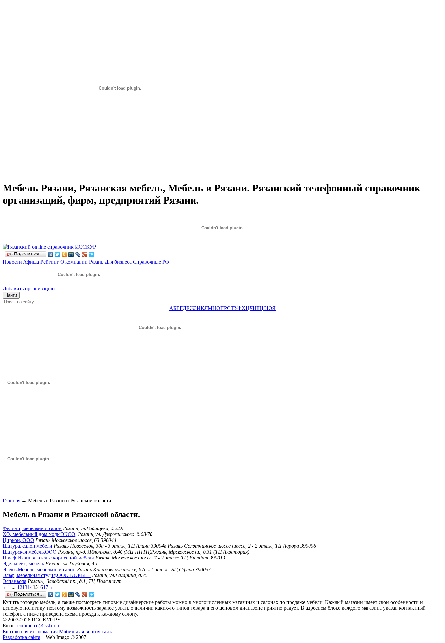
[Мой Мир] (71, 254)
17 (45, 587)
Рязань (96, 262)
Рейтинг (49, 262)
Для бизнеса (118, 262)
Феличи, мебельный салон (32, 528)
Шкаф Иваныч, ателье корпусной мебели (48, 557)
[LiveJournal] (78, 254)
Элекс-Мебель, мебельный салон (39, 569)
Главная (11, 500)
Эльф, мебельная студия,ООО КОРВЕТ (47, 575)
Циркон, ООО (18, 540)
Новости (12, 262)
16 (40, 587)
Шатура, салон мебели (27, 546)
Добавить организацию (29, 288)
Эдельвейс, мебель (23, 563)
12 (19, 587)
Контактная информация (30, 631)
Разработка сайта (21, 637)
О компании (74, 262)
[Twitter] (57, 254)
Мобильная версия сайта (86, 631)
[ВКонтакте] (50, 254)
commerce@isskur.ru (39, 625)
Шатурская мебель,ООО (30, 552)
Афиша (31, 262)
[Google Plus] (84, 254)
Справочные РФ (151, 262)
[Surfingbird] (91, 254)
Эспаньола (14, 581)
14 (30, 587)
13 (24, 587)
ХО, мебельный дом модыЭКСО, (40, 534)
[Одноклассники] (64, 254)
